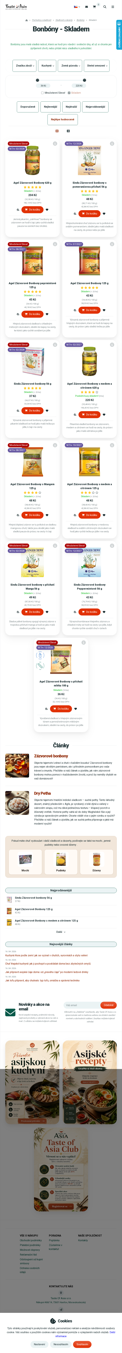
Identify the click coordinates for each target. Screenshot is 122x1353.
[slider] (37, 80)
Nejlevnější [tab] (50, 106)
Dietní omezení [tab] (96, 65)
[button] (18, 209)
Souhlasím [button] (82, 1344)
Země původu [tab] (70, 65)
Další (59, 931)
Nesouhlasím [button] (61, 1344)
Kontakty (83, 1240)
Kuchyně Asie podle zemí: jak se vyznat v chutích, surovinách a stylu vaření (46, 955)
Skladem (76, 92)
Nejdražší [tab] (71, 106)
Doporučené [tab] (27, 106)
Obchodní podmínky (31, 1240)
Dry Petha (42, 793)
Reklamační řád (28, 1254)
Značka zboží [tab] (24, 65)
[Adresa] (61, 1293)
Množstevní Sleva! (55, 92)
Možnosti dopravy (30, 1249)
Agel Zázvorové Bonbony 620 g (32, 182)
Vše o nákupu (29, 1235)
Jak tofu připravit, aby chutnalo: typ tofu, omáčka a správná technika (42, 980)
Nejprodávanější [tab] (95, 106)
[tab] (57, 131)
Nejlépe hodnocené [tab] (62, 119)
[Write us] (61, 1309)
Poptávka (54, 1240)
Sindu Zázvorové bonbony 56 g (32, 383)
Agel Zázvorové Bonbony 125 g (89, 283)
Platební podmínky (30, 1245)
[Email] (86, 7)
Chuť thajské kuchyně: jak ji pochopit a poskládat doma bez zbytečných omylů (48, 963)
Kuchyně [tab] (47, 65)
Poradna (55, 1235)
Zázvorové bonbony (51, 756)
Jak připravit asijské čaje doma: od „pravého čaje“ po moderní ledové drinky (46, 972)
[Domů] (16, 7)
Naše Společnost (90, 1235)
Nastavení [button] (39, 1344)
